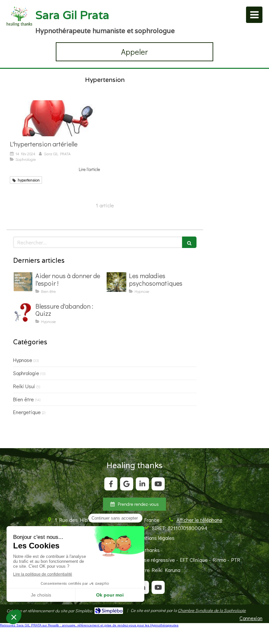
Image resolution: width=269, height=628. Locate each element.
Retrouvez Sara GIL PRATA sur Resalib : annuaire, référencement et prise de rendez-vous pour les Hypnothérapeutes (89, 625)
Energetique (27, 412)
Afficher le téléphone (199, 519)
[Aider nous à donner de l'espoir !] (23, 282)
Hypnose (22, 359)
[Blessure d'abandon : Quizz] (23, 312)
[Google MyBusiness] (126, 483)
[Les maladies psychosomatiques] (116, 282)
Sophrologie (26, 373)
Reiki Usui (24, 386)
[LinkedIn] (142, 483)
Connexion (250, 618)
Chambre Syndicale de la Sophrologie (212, 610)
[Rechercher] (189, 242)
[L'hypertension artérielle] (55, 118)
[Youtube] (158, 483)
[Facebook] (110, 483)
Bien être (23, 399)
